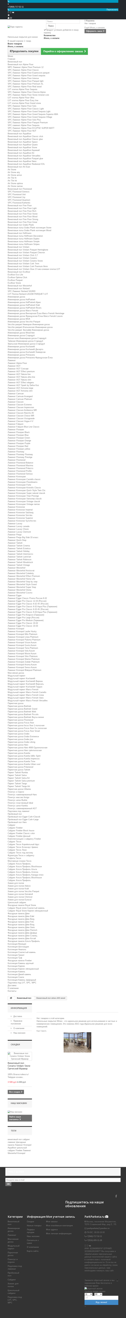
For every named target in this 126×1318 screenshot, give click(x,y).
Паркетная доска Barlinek (19, 706)
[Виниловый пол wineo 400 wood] (77, 1042)
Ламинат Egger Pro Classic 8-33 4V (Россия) (28, 609)
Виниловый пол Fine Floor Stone (22, 214)
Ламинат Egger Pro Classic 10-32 (23, 623)
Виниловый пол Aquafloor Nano (22, 161)
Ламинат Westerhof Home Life (21, 579)
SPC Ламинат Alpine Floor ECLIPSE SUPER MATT (31, 128)
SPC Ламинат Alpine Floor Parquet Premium (28, 122)
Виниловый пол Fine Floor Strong (23, 219)
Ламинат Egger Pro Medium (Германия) (25, 620)
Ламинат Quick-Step (17, 540)
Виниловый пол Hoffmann (19, 233)
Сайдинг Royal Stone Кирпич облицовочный (28, 911)
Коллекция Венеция (17, 944)
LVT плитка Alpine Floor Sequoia (22, 89)
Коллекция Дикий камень (19, 974)
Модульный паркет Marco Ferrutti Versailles (28, 700)
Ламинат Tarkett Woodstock (20, 562)
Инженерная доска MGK (19, 319)
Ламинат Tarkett (15, 543)
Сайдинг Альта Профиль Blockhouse (25, 866)
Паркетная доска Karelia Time (21, 761)
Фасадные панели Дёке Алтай (22, 938)
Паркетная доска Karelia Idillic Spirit (24, 756)
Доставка (12, 985)
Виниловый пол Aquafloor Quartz (23, 145)
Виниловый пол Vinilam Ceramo (22, 258)
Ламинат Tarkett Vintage (19, 565)
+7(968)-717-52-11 (16, 7)
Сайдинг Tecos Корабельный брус (23, 844)
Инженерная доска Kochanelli (21, 346)
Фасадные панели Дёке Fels (21, 922)
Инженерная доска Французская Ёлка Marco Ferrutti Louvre (35, 316)
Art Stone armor (15, 175)
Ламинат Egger (15, 595)
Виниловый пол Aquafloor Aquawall (24, 150)
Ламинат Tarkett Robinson (19, 559)
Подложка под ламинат (19, 811)
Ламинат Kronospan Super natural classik (26, 493)
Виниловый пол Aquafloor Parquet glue (25, 158)
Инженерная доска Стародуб (21, 335)
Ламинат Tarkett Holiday (19, 551)
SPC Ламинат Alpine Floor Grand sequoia (26, 75)
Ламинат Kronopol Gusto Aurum (22, 645)
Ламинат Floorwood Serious (20, 474)
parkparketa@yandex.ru (98, 1228)
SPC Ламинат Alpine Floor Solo (22, 106)
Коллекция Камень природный (22, 980)
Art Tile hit (12, 180)
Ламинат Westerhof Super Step (22, 587)
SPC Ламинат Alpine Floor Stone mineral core (28, 95)
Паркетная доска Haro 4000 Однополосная (27, 747)
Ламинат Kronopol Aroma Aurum (22, 664)
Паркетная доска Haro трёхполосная (25, 750)
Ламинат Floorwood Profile (20, 471)
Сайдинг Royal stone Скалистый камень (26, 908)
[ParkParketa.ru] (106, 1216)
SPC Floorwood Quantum (19, 200)
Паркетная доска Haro (18, 745)
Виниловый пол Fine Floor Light (22, 208)
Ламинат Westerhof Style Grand (22, 584)
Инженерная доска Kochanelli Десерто (25, 349)
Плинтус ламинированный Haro (22, 794)
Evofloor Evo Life (15, 274)
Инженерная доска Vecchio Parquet (24, 322)
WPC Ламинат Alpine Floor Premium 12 (25, 67)
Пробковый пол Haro (17, 822)
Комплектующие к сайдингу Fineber (24, 839)
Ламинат (12, 360)
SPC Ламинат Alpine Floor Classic (23, 70)
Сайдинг (11, 825)
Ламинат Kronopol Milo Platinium (22, 634)
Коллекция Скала (16, 977)
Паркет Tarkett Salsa (17, 775)
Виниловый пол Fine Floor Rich (22, 211)
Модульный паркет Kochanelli (21, 678)
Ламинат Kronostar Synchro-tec (22, 521)
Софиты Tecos (14, 858)
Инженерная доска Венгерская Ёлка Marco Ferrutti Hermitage (36, 313)
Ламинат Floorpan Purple (19, 443)
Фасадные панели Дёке (19, 913)
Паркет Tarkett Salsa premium (21, 781)
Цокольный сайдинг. (17, 902)
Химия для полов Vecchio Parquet (23, 891)
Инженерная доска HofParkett (21, 299)
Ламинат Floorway (16, 451)
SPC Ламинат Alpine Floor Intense (23, 78)
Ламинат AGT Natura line (19, 374)
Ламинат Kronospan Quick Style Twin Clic (26, 490)
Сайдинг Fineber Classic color (21, 833)
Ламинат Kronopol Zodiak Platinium (24, 662)
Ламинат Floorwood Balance (20, 463)
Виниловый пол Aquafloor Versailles (24, 156)
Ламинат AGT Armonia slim (20, 391)
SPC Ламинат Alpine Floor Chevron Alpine (27, 92)
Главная (11, 59)
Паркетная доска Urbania (19, 789)
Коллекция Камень (16, 971)
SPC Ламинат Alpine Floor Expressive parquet (28, 73)
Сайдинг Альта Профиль (19, 864)
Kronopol (21, 1153)
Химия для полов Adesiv (19, 886)
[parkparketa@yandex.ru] (11, 18)
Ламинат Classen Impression (21, 407)
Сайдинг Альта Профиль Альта (22, 869)
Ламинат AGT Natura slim (19, 380)
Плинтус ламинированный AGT (22, 808)
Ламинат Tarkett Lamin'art (19, 557)
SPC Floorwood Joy (16, 197)
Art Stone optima (15, 183)
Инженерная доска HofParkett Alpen (24, 302)
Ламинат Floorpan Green (19, 438)
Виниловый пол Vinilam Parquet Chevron (26, 252)
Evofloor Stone (14, 283)
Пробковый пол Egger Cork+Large (23, 819)
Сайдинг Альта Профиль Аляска (23, 872)
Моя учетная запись (60, 1216)
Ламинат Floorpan (16, 429)
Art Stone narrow (15, 186)
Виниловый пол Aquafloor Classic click (25, 136)
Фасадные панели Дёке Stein (21, 927)
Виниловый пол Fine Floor (20, 205)
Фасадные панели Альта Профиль (24, 941)
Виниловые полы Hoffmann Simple (23, 241)
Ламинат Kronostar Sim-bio (20, 515)
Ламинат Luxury (15, 523)
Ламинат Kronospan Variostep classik (25, 499)
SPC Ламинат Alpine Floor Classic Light (26, 109)
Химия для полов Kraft (18, 888)
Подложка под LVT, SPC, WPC (22, 983)
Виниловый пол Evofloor (19, 272)
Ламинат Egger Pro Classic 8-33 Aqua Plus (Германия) (32, 612)
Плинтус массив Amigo (18, 797)
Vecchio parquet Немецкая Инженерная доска (29, 324)
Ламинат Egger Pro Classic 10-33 (23, 626)
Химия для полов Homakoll (20, 894)
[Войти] (8, 18)
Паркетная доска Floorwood (20, 720)
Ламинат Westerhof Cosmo (20, 593)
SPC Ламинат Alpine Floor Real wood (24, 86)
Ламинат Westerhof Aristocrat (21, 570)
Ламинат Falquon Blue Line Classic (23, 427)
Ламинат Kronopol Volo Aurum (21, 651)
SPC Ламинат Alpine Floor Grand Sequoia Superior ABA (33, 114)
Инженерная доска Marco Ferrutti (23, 310)
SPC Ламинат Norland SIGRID (21, 291)
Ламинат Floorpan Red (18, 446)
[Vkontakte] (13, 12)
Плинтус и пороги (16, 792)
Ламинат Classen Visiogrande (21, 418)
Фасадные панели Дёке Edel (21, 916)
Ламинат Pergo (15, 534)
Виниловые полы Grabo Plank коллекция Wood (29, 230)
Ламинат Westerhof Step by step (22, 581)
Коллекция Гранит (16, 955)
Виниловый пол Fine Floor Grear (22, 222)
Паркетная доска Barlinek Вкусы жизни (26, 717)
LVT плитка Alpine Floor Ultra (21, 97)
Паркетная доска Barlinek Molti (22, 711)
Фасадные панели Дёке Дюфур (22, 933)
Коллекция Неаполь (17, 949)
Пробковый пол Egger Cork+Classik (24, 817)
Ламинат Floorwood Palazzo (20, 468)
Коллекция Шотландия (18, 947)
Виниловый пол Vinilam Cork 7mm (23, 263)
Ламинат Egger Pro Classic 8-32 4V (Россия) (28, 604)
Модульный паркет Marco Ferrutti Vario (25, 698)
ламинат (12, 1142)
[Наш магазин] (20, 1112)
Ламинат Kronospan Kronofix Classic (24, 487)
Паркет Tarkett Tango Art (19, 786)
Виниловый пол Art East (19, 167)
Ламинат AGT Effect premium (21, 371)
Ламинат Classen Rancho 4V (21, 413)
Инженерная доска (16, 297)
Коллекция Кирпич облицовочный (23, 969)
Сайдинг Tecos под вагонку (20, 853)
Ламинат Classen (16, 402)
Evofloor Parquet (15, 280)
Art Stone (12, 169)
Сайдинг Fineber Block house (21, 830)
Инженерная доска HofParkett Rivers (24, 308)
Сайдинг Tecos (14, 841)
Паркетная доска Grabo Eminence (23, 736)
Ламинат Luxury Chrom (18, 529)
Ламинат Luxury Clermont (19, 532)
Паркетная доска (15, 703)
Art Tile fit (12, 178)
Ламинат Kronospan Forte (19, 485)
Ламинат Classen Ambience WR (22, 410)
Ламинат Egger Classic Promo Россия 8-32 (27, 598)
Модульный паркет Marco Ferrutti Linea (26, 695)
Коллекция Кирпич (16, 966)
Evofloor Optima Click (17, 277)
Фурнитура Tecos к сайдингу (21, 855)
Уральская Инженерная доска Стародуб (26, 344)
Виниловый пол (15, 62)
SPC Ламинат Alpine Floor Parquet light (25, 81)
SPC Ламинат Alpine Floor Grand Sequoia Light (29, 111)
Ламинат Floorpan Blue (18, 435)
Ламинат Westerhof (16, 568)
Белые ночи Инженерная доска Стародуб (27, 338)
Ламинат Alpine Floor (17, 363)
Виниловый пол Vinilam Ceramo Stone (25, 261)
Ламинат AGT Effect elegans (21, 382)
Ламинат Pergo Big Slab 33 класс (23, 537)
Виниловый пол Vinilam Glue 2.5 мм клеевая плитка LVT (34, 269)
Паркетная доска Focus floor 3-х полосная (27, 728)
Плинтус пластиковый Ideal (20, 803)
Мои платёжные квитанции (59, 1225)
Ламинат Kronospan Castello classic (24, 479)
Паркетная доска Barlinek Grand (22, 709)
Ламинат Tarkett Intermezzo (20, 554)
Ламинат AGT (14, 366)
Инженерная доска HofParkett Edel (24, 305)
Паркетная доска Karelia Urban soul (24, 764)
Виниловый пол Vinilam (18, 247)
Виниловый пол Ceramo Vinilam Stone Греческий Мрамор (19, 1066)
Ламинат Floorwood (16, 460)
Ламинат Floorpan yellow (19, 449)
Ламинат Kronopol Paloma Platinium (24, 640)
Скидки (15, 1044)
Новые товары (34, 1225)
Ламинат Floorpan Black (19, 432)
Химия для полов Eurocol (19, 900)
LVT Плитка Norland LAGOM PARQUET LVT (28, 294)
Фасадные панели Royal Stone (22, 905)
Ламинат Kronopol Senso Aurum (22, 667)
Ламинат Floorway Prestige (20, 457)
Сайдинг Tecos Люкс (17, 850)
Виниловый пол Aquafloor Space (22, 142)
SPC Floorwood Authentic (19, 203)
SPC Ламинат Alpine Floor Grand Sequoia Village (30, 117)
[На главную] (11, 998)
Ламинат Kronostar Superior (20, 518)
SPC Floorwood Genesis (19, 192)
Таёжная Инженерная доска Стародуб (25, 341)
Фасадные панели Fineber (20, 960)
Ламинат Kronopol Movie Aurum (22, 653)
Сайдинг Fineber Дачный (19, 836)
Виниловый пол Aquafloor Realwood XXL (26, 164)
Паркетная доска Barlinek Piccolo (23, 714)
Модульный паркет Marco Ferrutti (23, 689)
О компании (13, 988)
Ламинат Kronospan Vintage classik (24, 501)
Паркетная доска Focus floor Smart (24, 731)
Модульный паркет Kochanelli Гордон (25, 687)
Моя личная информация (59, 1233)
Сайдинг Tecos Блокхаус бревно (23, 847)
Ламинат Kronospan (17, 476)
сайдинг (26, 1139)
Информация (19, 1008)
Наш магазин (19, 1033)
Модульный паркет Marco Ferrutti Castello (27, 692)
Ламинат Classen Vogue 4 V (20, 421)
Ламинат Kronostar (16, 507)
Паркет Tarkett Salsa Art (19, 778)
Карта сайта (32, 1251)
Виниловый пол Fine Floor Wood (22, 216)
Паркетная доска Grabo (18, 734)
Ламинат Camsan (16, 393)
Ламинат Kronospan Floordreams (22, 482)
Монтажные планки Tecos (20, 861)
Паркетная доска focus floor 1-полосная (26, 725)
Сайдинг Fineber (15, 828)
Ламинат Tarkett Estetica (19, 548)
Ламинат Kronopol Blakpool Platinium (24, 670)
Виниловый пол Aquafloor (19, 133)
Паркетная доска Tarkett (19, 770)
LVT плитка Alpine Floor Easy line (23, 100)
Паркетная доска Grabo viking (21, 742)
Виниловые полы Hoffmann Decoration (25, 236)
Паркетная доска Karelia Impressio (23, 758)
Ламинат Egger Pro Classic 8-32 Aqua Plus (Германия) (32, 606)
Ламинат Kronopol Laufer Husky (22, 631)
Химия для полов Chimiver (20, 897)
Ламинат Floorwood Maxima (20, 465)
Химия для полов (16, 883)
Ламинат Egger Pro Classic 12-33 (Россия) (27, 601)
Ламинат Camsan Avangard (20, 396)
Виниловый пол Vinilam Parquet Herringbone (28, 250)
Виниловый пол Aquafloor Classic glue (25, 139)
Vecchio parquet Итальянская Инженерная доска (30, 327)
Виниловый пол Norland (19, 288)
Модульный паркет (16, 676)
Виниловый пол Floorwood (20, 189)
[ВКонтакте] (90, 1246)
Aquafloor (12, 1148)
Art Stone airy (14, 172)
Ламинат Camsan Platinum (20, 399)
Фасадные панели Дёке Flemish (22, 930)
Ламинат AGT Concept (18, 369)
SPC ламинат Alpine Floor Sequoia (23, 125)
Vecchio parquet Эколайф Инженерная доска (28, 330)
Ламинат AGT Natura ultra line (21, 377)
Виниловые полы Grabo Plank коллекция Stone (29, 227)
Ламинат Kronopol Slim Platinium (23, 656)
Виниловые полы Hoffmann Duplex (23, 239)
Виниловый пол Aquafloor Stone (22, 147)
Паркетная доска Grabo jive (20, 739)
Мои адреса (52, 1229)
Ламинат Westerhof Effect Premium (24, 576)
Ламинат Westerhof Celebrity (21, 573)
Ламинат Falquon (15, 424)
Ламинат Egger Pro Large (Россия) (23, 617)
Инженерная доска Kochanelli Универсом (26, 352)
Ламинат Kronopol (16, 629)
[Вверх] (85, 1306)
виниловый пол (15, 1139)
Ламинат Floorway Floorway (20, 454)
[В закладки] (63, 15)
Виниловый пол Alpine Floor (20, 64)
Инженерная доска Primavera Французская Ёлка (30, 357)
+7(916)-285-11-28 (94, 1240)
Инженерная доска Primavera (21, 355)
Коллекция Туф (15, 958)
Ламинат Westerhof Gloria (19, 590)
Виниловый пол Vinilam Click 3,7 (23, 255)
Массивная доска (16, 673)
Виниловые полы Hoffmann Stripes (24, 244)
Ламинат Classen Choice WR (21, 416)
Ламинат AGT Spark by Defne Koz (23, 385)
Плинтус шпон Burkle (17, 800)
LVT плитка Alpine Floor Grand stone (24, 103)
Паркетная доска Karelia (19, 753)
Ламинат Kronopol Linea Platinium (23, 637)
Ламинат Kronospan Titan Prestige (23, 496)
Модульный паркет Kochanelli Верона (25, 681)
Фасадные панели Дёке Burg (21, 924)
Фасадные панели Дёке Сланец (22, 935)
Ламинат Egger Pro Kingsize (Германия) (26, 615)
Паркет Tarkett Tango (17, 783)
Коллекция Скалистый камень (22, 952)
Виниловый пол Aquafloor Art (21, 153)
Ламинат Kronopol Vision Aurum (22, 642)
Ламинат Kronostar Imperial (20, 510)
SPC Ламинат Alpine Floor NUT (22, 131)
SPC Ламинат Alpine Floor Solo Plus (24, 120)
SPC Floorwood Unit (17, 194)
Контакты (12, 991)
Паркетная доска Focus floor (21, 723)
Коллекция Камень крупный (20, 963)
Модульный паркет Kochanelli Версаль (26, 684)
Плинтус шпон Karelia (18, 806)
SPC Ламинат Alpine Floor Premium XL (25, 84)
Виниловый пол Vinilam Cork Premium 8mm (28, 266)
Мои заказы (52, 1221)
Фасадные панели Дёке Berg (21, 919)
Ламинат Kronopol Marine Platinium (24, 659)
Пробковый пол (15, 814)
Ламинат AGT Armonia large (20, 388)
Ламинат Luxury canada (18, 526)
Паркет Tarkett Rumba (18, 772)
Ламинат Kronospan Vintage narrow (24, 504)
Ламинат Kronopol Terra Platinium (23, 648)
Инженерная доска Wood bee (21, 333)
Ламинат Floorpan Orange (19, 440)
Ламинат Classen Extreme (20, 404)
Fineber (19, 1150)
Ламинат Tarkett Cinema (19, 546)
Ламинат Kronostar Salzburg (20, 512)
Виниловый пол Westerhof (20, 286)
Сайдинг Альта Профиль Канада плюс (26, 875)
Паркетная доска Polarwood (20, 767)
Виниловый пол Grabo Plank (21, 225)
